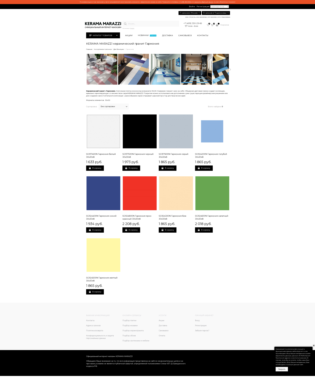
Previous (85, 69)
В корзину (96, 168)
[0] (208, 26)
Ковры (132, 28)
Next (230, 69)
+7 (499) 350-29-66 (185, 2)
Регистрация (203, 6)
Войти (192, 6)
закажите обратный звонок (203, 2)
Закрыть (281, 369)
